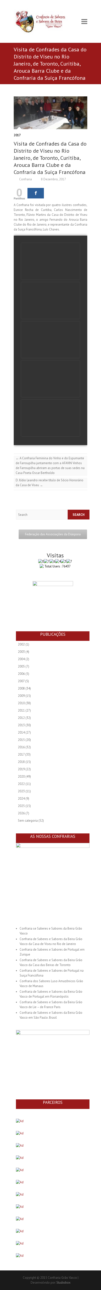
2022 (21, 784)
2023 (21, 791)
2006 (21, 674)
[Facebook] (35, 193)
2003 (21, 652)
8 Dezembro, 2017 (53, 179)
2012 (21, 718)
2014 (21, 732)
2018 (21, 762)
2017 (17, 135)
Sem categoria (28, 820)
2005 (21, 666)
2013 (21, 725)
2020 (21, 776)
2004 (21, 659)
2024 (21, 798)
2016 (21, 747)
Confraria (25, 179)
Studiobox (63, 1282)
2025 (21, 806)
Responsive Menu (84, 21)
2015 (21, 740)
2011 (21, 710)
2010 (21, 703)
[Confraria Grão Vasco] (44, 21)
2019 (21, 769)
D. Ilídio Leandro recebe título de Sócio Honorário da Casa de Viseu (49, 482)
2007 (21, 681)
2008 (21, 688)
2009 (21, 696)
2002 (21, 644)
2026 (21, 813)
